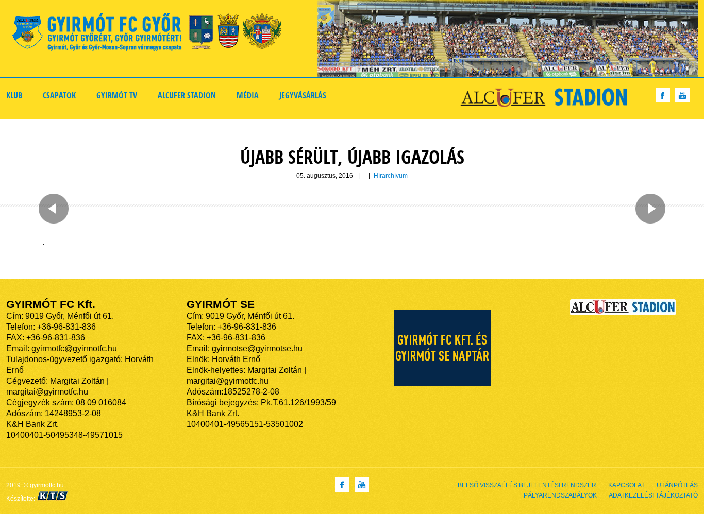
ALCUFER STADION (187, 95)
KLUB (14, 95)
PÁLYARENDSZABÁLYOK (560, 495)
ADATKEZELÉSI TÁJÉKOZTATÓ (653, 495)
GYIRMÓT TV (116, 95)
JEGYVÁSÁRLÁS (302, 95)
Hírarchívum (391, 175)
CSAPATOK (59, 95)
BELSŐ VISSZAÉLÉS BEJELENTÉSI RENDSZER (527, 485)
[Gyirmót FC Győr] (151, 33)
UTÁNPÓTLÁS (677, 485)
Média (248, 95)
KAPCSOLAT (626, 485)
